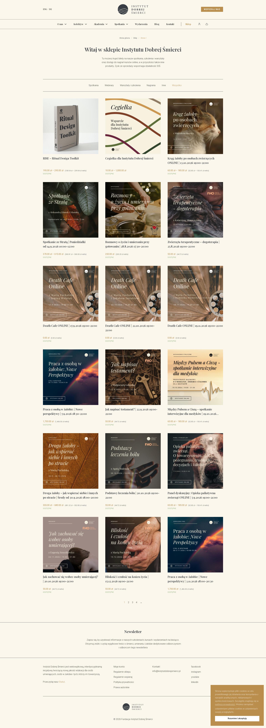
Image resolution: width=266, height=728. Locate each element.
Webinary (109, 85)
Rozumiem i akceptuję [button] (237, 718)
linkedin (194, 682)
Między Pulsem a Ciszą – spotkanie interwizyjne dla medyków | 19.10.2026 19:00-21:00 (192, 413)
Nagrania (151, 85)
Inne (164, 85)
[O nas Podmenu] (65, 24)
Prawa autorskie (121, 687)
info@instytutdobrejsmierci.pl (166, 671)
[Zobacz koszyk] (207, 24)
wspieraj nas (212, 9)
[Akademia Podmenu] (106, 24)
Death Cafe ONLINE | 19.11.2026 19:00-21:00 (195, 325)
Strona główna (124, 38)
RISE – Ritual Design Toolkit (61, 158)
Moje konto (119, 666)
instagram (196, 672)
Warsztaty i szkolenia (130, 85)
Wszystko (177, 85)
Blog (156, 24)
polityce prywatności (225, 704)
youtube (195, 677)
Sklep (188, 24)
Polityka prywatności (124, 682)
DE (50, 9)
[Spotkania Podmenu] (127, 24)
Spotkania (120, 24)
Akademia (99, 24)
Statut (62, 682)
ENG (45, 9)
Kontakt (170, 24)
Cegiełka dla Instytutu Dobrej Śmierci (129, 158)
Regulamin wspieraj (123, 677)
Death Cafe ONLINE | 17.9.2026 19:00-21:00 (70, 325)
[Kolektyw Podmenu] (86, 24)
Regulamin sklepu (122, 672)
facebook (196, 666)
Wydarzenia (141, 24)
